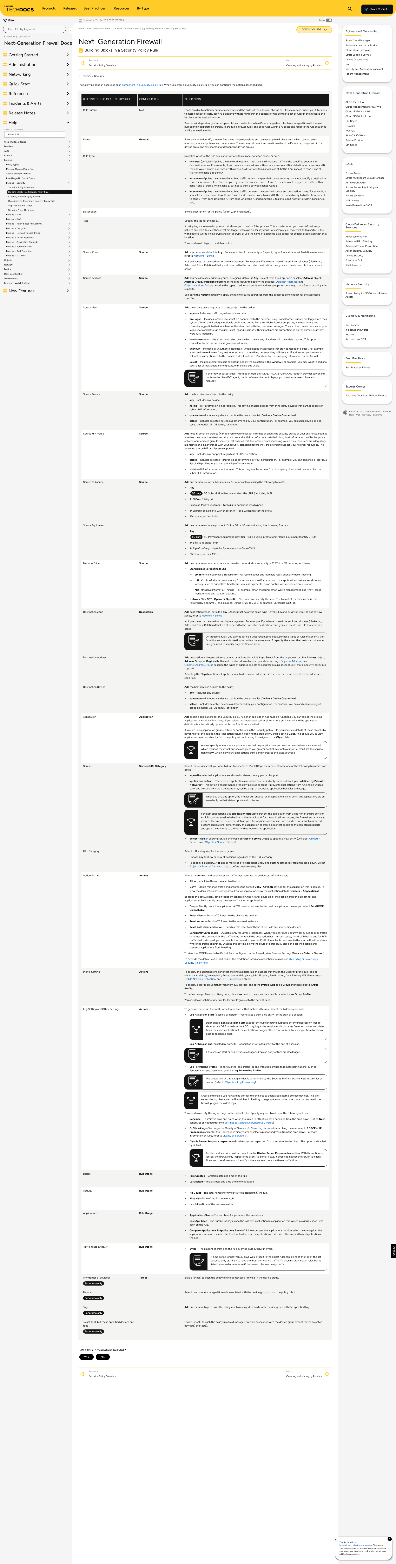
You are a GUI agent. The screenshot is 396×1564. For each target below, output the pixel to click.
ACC (6, 151)
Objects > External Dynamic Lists (209, 866)
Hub (347, 64)
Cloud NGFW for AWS (357, 111)
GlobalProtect (11, 278)
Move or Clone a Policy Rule (20, 169)
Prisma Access (353, 173)
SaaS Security (353, 265)
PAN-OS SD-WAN (355, 135)
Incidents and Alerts (356, 329)
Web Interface (363, 414)
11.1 (361, 411)
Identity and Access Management (364, 69)
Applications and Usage (20, 205)
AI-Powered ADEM (355, 182)
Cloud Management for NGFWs (363, 106)
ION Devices (352, 200)
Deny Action (264, 887)
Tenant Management (357, 73)
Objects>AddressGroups (198, 285)
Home (81, 28)
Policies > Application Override (22, 242)
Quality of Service (233, 1135)
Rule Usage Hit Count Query (20, 178)
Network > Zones (204, 255)
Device (7, 269)
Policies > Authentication (19, 246)
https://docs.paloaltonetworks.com (355, 1545)
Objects (8, 260)
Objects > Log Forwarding (240, 1082)
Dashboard (9, 146)
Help (351, 414)
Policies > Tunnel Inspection (20, 237)
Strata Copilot (378, 9)
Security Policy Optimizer (21, 210)
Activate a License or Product (361, 45)
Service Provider (354, 140)
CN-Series (351, 121)
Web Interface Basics (15, 142)
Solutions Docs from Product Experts (366, 395)
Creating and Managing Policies (24, 196)
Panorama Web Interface (16, 283)
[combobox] (34, 29)
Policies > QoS (13, 219)
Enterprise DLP (353, 260)
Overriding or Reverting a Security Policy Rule (31, 201)
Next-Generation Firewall (99, 28)
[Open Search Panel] (350, 9)
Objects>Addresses (287, 281)
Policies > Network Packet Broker (23, 233)
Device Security (354, 255)
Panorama (377, 414)
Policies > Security (15, 183)
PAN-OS (350, 130)
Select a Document (14, 129)
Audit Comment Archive (18, 173)
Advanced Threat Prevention (361, 246)
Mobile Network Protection (200, 978)
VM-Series (351, 144)
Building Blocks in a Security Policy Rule (28, 192)
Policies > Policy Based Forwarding (23, 224)
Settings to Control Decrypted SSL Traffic (248, 1122)
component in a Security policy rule (142, 84)
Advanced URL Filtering (358, 241)
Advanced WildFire (356, 236)
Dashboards (352, 325)
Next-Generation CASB (358, 205)
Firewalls (350, 125)
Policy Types (12, 164)
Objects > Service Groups (220, 842)
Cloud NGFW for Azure (358, 116)
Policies (8, 160)
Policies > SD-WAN (16, 256)
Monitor (8, 155)
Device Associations (356, 59)
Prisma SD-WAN (354, 195)
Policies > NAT (13, 215)
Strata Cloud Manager (357, 40)
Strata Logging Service (358, 54)
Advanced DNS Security (358, 250)
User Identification (13, 274)
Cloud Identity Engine (357, 50)
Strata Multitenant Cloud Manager (364, 177)
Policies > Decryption (17, 228)
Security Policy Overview (21, 187)
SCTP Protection (231, 978)
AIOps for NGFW (354, 102)
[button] (393, 1251)
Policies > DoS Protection (19, 251)
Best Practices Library (357, 367)
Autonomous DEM (355, 339)
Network (8, 265)
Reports (350, 334)
